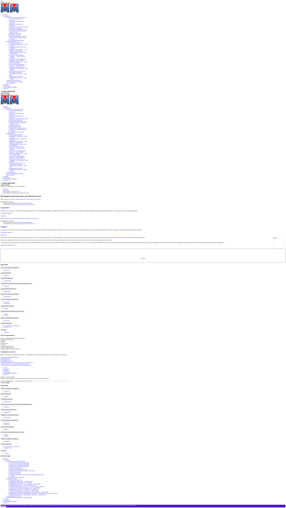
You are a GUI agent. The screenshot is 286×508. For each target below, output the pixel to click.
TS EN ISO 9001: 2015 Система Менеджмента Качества (15, 364)
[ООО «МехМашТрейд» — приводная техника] (10, 12)
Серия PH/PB (7, 291)
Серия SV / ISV (7, 327)
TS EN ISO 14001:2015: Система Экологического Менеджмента (17, 362)
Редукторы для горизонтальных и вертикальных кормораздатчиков (16, 283)
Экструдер (3, 329)
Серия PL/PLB (7, 281)
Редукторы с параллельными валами (9, 294)
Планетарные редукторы (6, 278)
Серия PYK (6, 286)
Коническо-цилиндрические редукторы (10, 267)
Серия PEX (6, 332)
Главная (6, 367)
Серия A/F (6, 302)
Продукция (6, 369)
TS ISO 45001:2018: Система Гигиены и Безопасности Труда (16, 365)
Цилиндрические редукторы (7, 306)
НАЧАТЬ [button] (143, 258)
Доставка (6, 370)
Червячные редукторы (6, 323)
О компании (7, 371)
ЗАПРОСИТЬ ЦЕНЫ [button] (6, 213)
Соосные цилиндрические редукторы (9, 299)
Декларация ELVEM (6, 358)
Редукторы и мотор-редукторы (24, 203)
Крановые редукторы (6, 273)
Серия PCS (6, 275)
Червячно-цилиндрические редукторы (9, 318)
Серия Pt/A (5, 208)
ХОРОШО (3, 506)
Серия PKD (6, 270)
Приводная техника (6, 237)
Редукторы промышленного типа (8, 288)
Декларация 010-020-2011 (7, 361)
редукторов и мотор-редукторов (122, 237)
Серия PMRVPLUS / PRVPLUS (12, 325)
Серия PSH (6, 320)
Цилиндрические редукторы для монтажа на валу (22, 204)
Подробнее (3, 216)
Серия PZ (6, 308)
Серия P (4, 227)
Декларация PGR (5, 360)
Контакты (13, 245)
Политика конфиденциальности (60, 381)
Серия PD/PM (7, 296)
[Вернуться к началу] (2, 1)
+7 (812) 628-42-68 (8, 91)
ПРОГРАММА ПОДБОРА (10, 373)
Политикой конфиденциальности (78, 505)
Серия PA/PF (7, 303)
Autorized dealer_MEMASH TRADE (10, 357)
